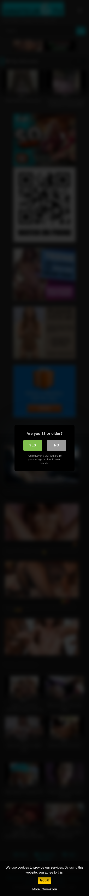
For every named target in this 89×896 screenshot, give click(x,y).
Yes (32, 445)
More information (44, 889)
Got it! (44, 880)
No (56, 445)
